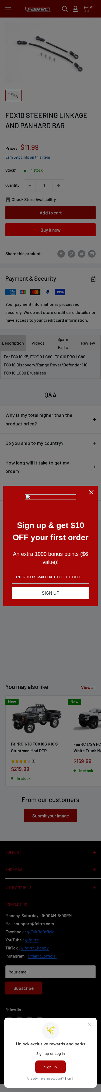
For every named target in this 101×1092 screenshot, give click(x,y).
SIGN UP (51, 593)
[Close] (91, 492)
